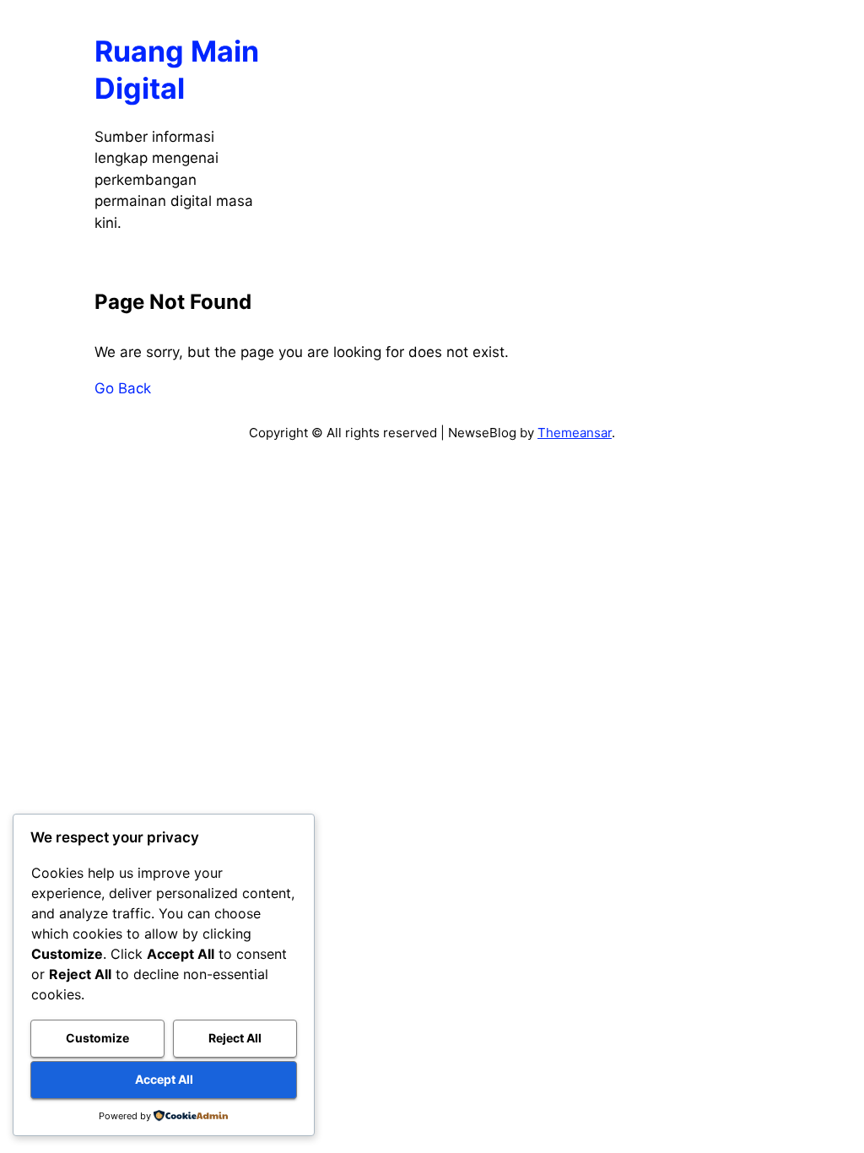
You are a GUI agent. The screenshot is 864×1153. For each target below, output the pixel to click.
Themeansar (574, 433)
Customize (97, 1038)
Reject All (235, 1038)
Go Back (122, 388)
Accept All (164, 1079)
